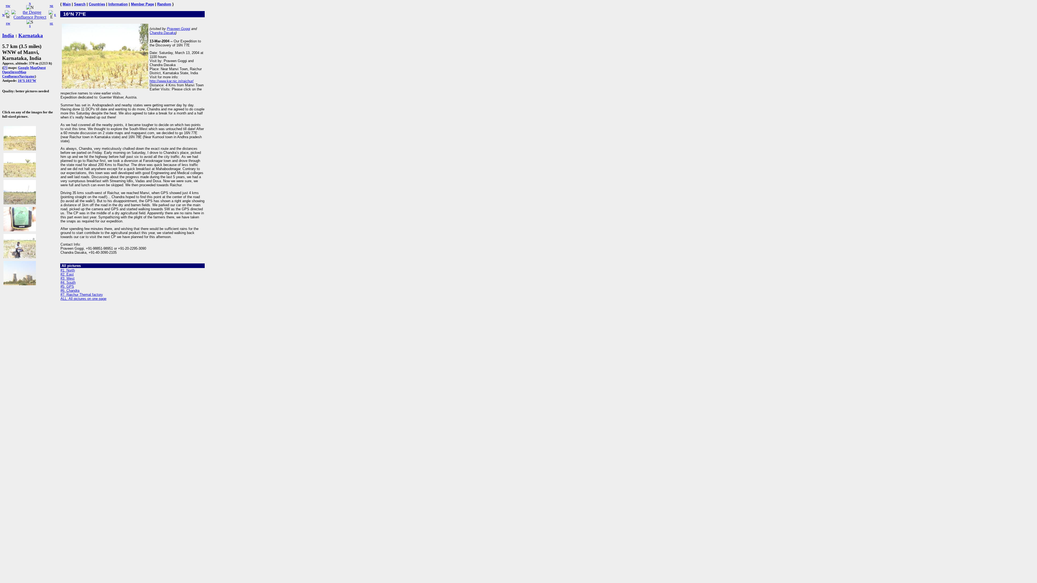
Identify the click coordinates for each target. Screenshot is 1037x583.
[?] (5, 68)
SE (51, 23)
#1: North (67, 270)
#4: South (68, 282)
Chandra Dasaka (163, 33)
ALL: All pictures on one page (83, 299)
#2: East (67, 274)
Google (23, 68)
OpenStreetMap (14, 72)
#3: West (67, 278)
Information (118, 4)
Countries (97, 4)
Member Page (142, 4)
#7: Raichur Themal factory (81, 295)
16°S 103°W (27, 81)
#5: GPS (67, 286)
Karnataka (30, 35)
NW (8, 6)
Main (67, 4)
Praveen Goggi (178, 29)
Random (164, 4)
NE (51, 6)
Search (80, 4)
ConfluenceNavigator (18, 76)
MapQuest (38, 68)
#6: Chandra (69, 291)
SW (8, 23)
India (8, 35)
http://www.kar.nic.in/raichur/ (172, 81)
